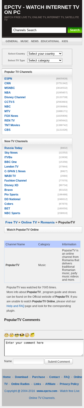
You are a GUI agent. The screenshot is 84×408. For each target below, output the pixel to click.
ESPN (8, 78)
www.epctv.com (47, 391)
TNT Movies (12, 125)
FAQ (67, 377)
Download (22, 377)
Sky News (11, 152)
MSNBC (9, 88)
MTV (7, 111)
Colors (8, 204)
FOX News (11, 116)
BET (7, 208)
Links (37, 384)
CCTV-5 (9, 102)
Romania (48, 222)
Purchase (38, 377)
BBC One (10, 162)
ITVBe (8, 157)
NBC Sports (12, 213)
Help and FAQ (15, 306)
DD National (12, 199)
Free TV (11, 222)
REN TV (9, 120)
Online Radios (20, 384)
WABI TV (10, 176)
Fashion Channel (15, 180)
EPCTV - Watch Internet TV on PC (41, 9)
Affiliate (50, 384)
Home (7, 377)
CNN (7, 83)
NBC (7, 106)
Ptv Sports (11, 194)
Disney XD (11, 185)
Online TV (29, 222)
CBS (7, 130)
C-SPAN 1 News (15, 171)
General (12, 41)
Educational (50, 41)
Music (25, 41)
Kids (65, 41)
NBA (7, 92)
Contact (54, 377)
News (34, 41)
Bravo (8, 190)
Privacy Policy (69, 384)
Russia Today (13, 148)
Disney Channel (14, 97)
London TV (11, 166)
